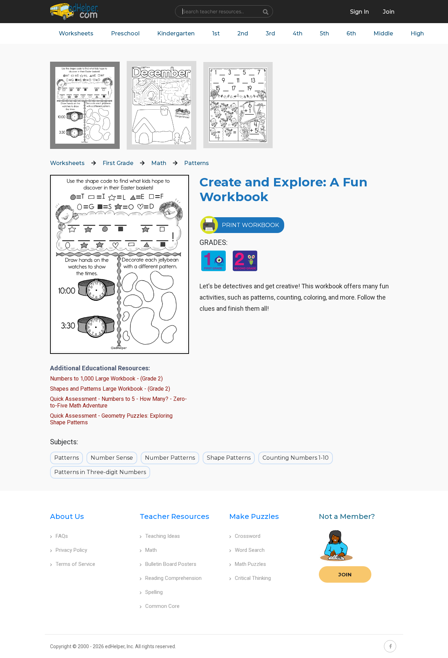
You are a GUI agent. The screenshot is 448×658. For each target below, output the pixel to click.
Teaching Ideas (162, 536)
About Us (67, 516)
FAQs (62, 536)
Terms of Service (75, 564)
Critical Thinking (253, 578)
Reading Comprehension (173, 578)
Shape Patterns (229, 457)
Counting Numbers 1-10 (295, 457)
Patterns (196, 163)
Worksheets (76, 33)
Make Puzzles (254, 516)
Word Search (250, 550)
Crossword (247, 536)
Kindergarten (176, 33)
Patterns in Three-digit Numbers (100, 472)
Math (158, 163)
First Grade (118, 163)
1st (216, 33)
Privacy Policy (71, 550)
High (417, 33)
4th (297, 33)
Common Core (162, 606)
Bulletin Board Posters (170, 564)
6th (351, 33)
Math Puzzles (250, 564)
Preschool (125, 33)
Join (345, 574)
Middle (383, 33)
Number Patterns (170, 457)
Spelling (154, 592)
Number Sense (112, 457)
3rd (270, 33)
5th (324, 33)
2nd (242, 33)
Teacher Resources (174, 516)
